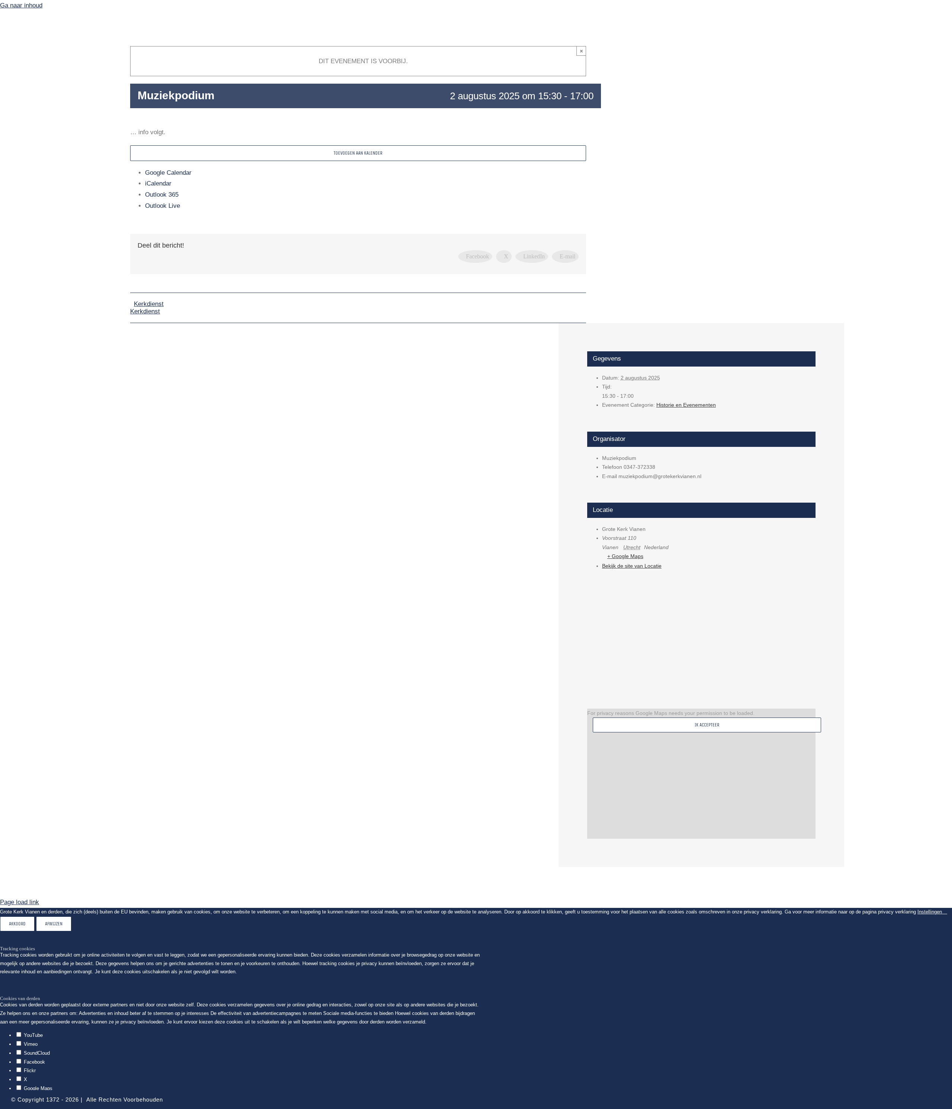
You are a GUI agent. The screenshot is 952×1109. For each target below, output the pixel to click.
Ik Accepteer (707, 725)
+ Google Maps (625, 556)
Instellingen (930, 912)
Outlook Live (162, 205)
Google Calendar (168, 172)
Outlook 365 (161, 194)
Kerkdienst (149, 303)
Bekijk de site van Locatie (632, 566)
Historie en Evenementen (686, 405)
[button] (59, 225)
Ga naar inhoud (21, 5)
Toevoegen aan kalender (358, 153)
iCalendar (158, 183)
